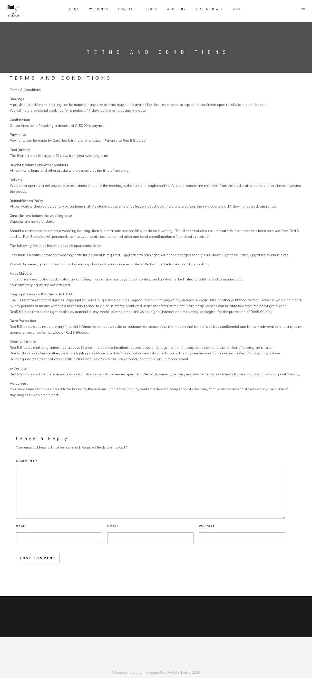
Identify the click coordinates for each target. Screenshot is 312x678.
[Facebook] (144, 664)
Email (113, 526)
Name (21, 526)
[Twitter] (152, 664)
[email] (168, 664)
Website (207, 526)
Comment (27, 461)
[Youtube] (160, 664)
